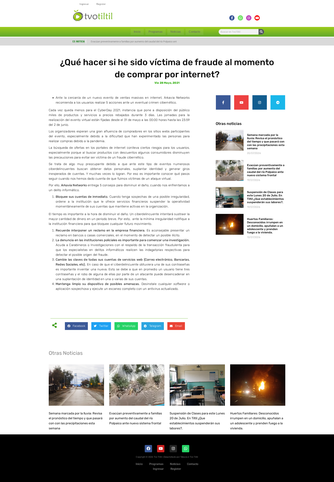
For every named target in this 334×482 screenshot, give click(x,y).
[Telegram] (278, 102)
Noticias (175, 31)
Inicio (137, 31)
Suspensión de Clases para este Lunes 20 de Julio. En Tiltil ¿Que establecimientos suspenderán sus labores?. (265, 197)
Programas (155, 31)
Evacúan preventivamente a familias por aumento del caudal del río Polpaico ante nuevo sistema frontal (265, 170)
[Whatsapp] (185, 448)
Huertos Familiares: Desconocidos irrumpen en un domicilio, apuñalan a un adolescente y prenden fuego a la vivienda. (265, 225)
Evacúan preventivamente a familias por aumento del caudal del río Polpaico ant (134, 41)
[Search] (261, 32)
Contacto (194, 31)
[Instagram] (259, 102)
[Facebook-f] (223, 102)
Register (101, 4)
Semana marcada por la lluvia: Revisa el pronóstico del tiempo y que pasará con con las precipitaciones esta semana (265, 141)
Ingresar (84, 4)
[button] (76, 326)
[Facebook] (148, 448)
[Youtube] (241, 102)
